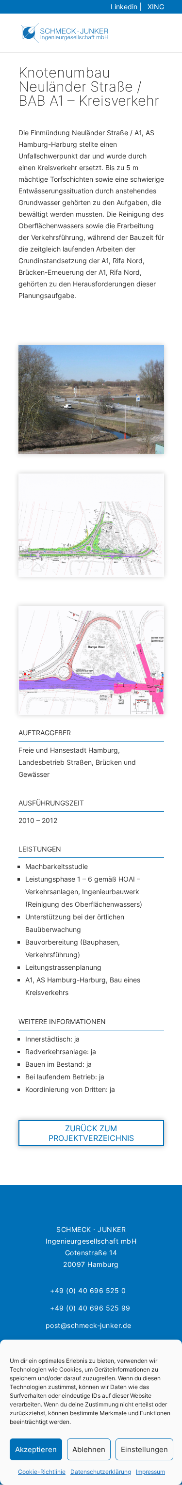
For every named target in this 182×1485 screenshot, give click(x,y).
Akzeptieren (36, 1449)
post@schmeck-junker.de (89, 1325)
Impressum (150, 1471)
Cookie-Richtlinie (42, 1471)
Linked (124, 6)
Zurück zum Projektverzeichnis (91, 1133)
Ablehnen (88, 1449)
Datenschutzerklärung (100, 1471)
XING (154, 6)
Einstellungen (144, 1449)
